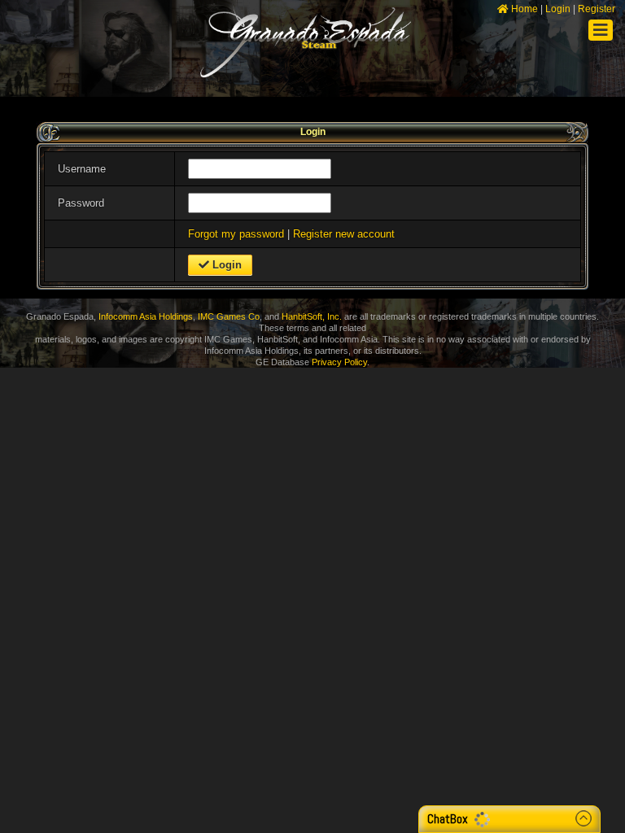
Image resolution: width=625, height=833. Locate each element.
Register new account (344, 234)
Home (523, 9)
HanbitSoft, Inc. (312, 316)
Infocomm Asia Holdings (145, 316)
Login (557, 9)
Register (596, 9)
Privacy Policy (339, 362)
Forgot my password (236, 234)
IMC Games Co (229, 316)
